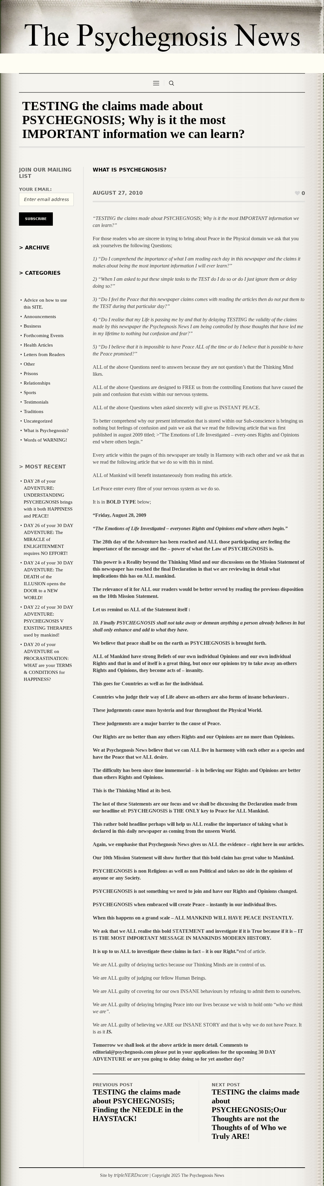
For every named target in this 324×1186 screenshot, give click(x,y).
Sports (30, 392)
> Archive (34, 248)
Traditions (33, 411)
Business (32, 326)
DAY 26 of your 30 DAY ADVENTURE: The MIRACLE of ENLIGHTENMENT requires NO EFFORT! (48, 539)
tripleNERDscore (131, 1175)
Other (29, 364)
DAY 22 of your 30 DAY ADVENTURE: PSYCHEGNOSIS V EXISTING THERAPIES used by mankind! (48, 621)
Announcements (40, 316)
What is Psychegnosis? (129, 170)
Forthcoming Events (44, 335)
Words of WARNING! (45, 439)
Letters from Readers (44, 354)
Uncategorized (38, 421)
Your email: (35, 189)
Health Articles (38, 345)
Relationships (37, 383)
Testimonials (36, 402)
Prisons (31, 373)
